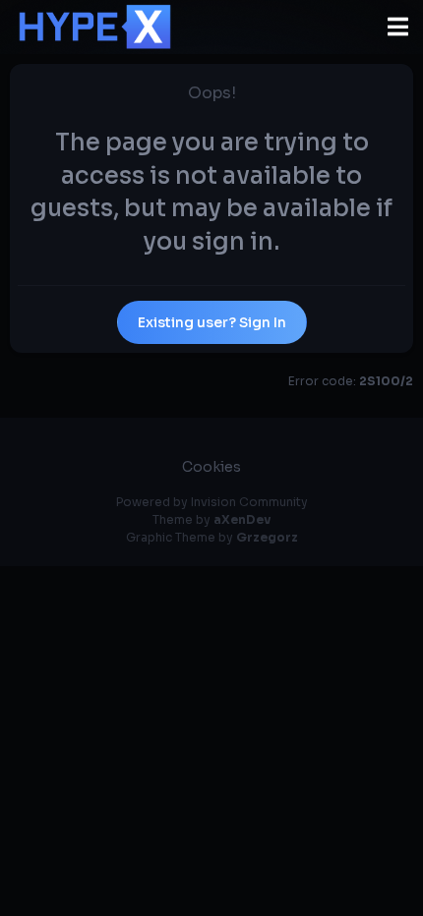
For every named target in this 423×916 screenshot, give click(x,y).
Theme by (211, 519)
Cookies (211, 467)
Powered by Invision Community (212, 501)
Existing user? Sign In (212, 322)
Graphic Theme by (212, 537)
